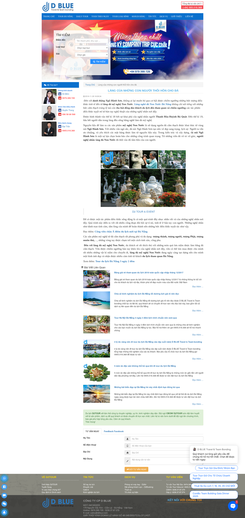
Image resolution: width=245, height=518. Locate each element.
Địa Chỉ (86, 449)
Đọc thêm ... (197, 284)
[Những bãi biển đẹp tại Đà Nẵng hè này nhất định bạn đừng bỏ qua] (96, 391)
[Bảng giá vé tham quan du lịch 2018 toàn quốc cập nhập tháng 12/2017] (96, 277)
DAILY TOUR (82, 16)
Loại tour (60, 44)
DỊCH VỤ (164, 16)
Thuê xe (128, 487)
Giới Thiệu (176, 16)
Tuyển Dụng (46, 484)
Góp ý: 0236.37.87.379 (175, 489)
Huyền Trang (68, 107)
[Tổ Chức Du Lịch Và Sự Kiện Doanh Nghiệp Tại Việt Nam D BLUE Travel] (60, 6)
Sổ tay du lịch (89, 482)
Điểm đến (60, 37)
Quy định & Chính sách (51, 489)
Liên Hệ (189, 16)
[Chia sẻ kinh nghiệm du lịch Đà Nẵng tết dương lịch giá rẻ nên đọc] (96, 298)
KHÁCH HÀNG (138, 16)
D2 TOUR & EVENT (143, 209)
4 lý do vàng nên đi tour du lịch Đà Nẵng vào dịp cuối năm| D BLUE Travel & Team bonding (158, 339)
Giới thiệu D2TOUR (49, 482)
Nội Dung (87, 456)
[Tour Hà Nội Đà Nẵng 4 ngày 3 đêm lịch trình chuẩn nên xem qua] (96, 322)
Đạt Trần (66, 124)
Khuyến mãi (88, 484)
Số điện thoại (89, 442)
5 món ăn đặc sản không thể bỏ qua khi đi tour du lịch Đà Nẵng (145, 363)
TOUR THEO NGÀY (100, 16)
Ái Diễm (65, 91)
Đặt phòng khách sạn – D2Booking (139, 484)
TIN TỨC (152, 16)
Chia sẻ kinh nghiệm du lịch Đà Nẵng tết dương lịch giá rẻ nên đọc (146, 291)
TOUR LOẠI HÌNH (120, 16)
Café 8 (86, 487)
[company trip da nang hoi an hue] (122, 48)
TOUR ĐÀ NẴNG (65, 16)
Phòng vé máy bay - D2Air (135, 482)
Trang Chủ (49, 16)
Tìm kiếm (100, 59)
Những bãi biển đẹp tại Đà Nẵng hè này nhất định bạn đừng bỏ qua (147, 384)
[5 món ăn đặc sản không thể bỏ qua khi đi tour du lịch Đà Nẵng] (96, 370)
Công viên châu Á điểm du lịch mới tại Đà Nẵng (121, 229)
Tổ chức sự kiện (131, 489)
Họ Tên (86, 435)
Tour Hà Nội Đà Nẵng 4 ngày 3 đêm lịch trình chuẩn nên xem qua (145, 315)
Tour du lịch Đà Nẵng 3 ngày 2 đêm (115, 258)
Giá (57, 51)
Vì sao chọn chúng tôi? (51, 487)
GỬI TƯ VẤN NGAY (137, 466)
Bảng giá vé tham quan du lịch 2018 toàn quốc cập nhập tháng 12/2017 (148, 270)
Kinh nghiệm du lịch (91, 489)
